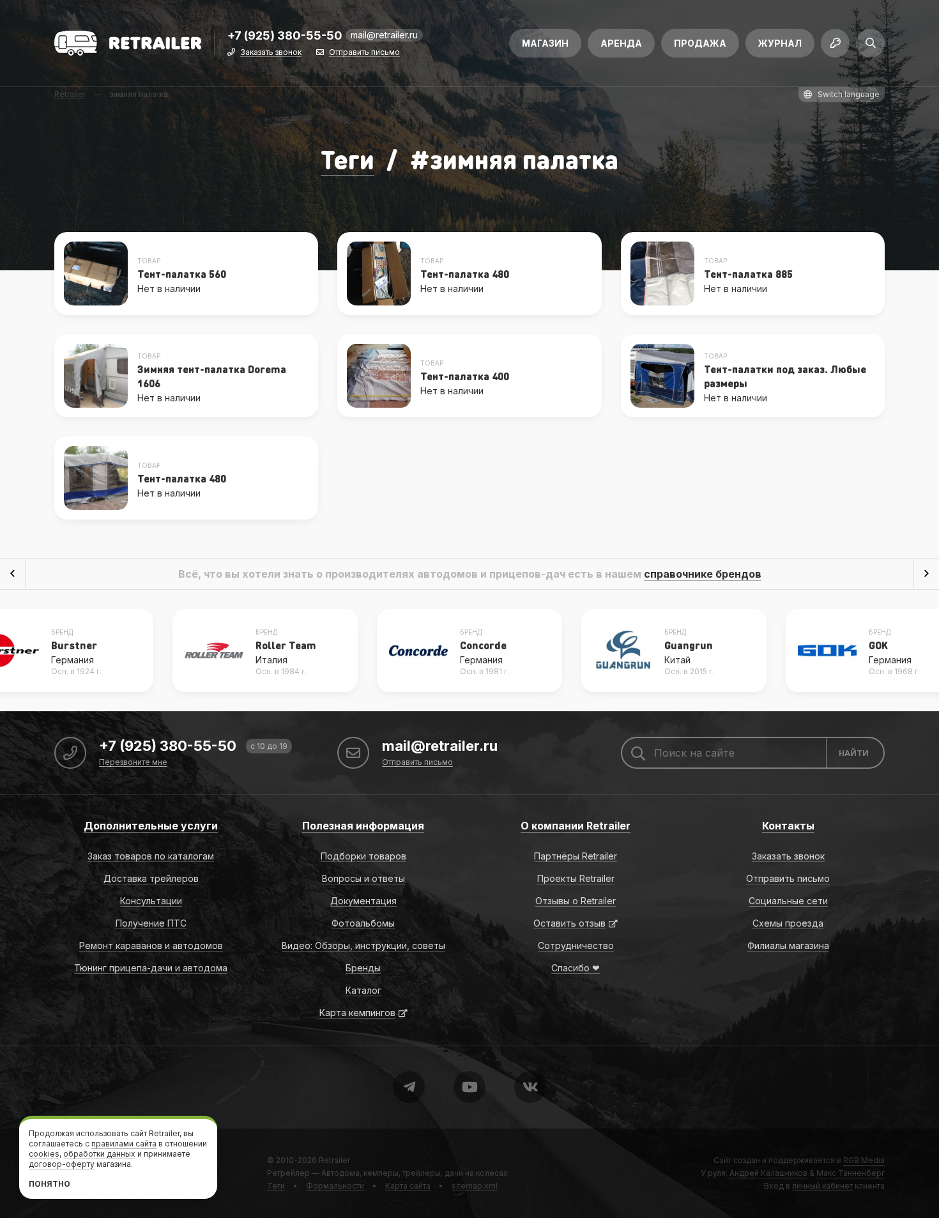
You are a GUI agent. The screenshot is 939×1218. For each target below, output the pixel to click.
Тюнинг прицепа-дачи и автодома (150, 967)
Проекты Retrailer (576, 878)
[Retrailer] (127, 43)
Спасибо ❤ (575, 967)
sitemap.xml (475, 1186)
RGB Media (864, 1160)
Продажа (700, 43)
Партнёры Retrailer (575, 856)
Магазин (545, 43)
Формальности (335, 1186)
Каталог (363, 990)
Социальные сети (788, 900)
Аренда (621, 43)
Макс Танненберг (850, 1173)
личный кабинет (822, 1186)
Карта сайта (408, 1186)
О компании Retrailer (575, 825)
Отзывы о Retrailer (575, 900)
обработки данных (99, 1154)
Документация (363, 900)
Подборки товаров (363, 856)
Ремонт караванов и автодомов (151, 945)
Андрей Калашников (768, 1173)
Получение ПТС (151, 923)
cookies (44, 1154)
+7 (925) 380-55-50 (284, 36)
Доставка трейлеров (151, 878)
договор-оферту (62, 1164)
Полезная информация (363, 825)
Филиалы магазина (788, 945)
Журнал (780, 43)
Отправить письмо (364, 53)
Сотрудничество (576, 945)
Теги (347, 159)
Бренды (363, 967)
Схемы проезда (787, 923)
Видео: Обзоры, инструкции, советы (363, 945)
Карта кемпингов (357, 1012)
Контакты (788, 825)
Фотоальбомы (363, 923)
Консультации (151, 900)
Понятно (49, 1184)
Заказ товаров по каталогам (151, 856)
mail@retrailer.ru (384, 34)
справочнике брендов (702, 573)
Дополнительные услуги (151, 825)
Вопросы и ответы (363, 878)
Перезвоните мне (133, 763)
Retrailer (334, 1160)
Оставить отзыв (569, 923)
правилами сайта (123, 1143)
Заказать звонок (271, 53)
